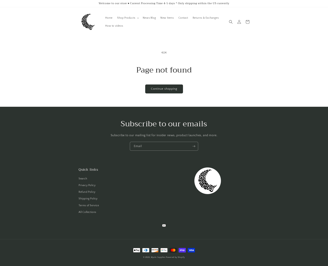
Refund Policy (87, 192)
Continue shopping (164, 88)
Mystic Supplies (158, 257)
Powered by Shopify (175, 257)
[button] (127, 18)
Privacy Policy (87, 185)
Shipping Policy (88, 198)
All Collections (87, 212)
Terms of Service (89, 205)
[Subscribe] (194, 146)
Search (83, 178)
